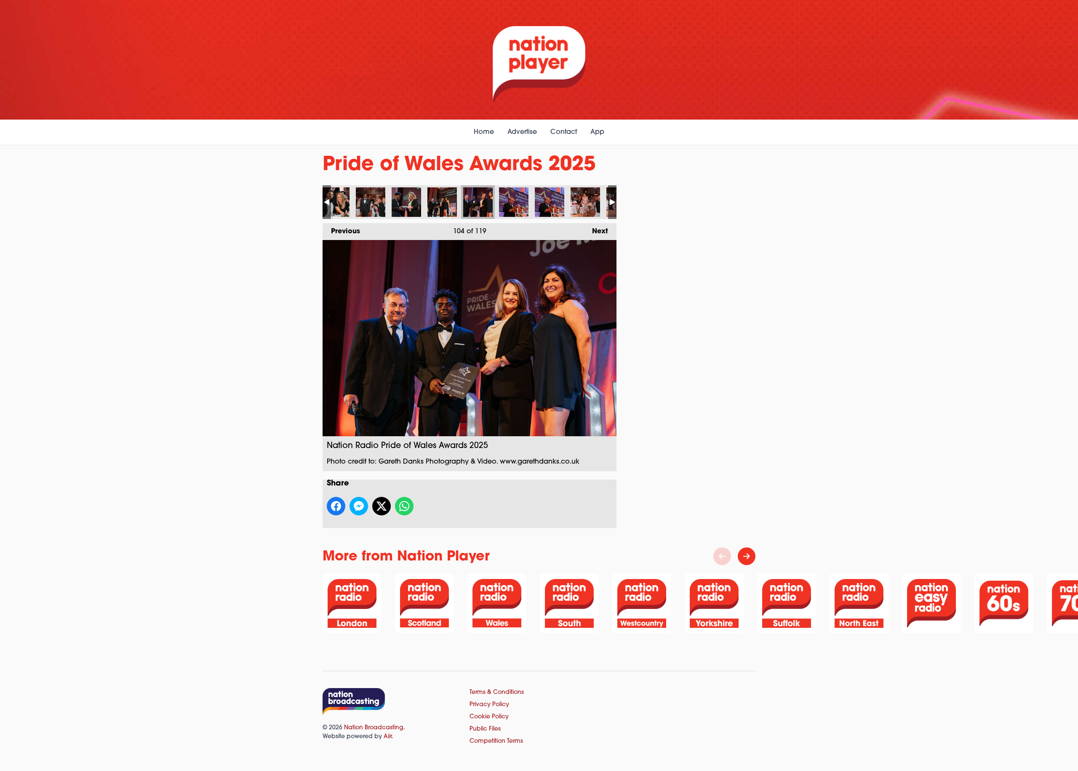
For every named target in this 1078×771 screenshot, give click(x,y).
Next (596, 231)
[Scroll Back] (722, 556)
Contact (563, 132)
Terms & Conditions (497, 692)
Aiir (388, 737)
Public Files (485, 729)
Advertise (522, 132)
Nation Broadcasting (373, 728)
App (597, 132)
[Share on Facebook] (336, 506)
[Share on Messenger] (359, 506)
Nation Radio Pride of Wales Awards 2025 (335, 202)
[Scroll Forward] (746, 556)
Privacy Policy (489, 705)
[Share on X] (381, 506)
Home (484, 132)
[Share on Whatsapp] (404, 506)
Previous (341, 231)
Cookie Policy (489, 717)
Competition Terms (496, 741)
